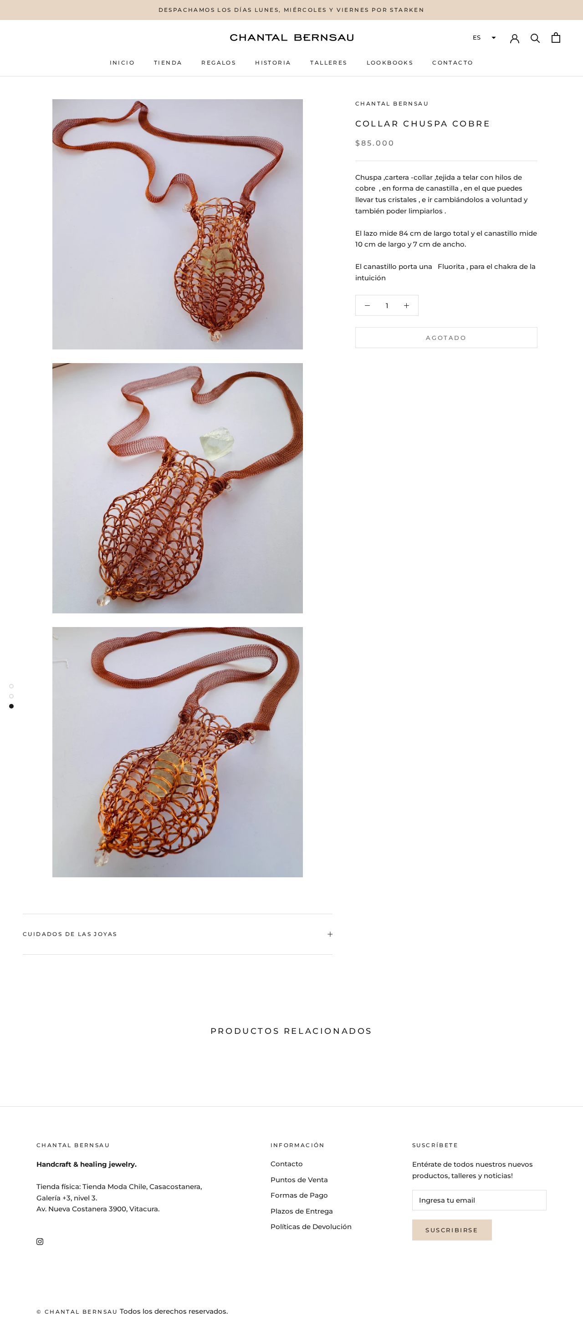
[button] (483, 37)
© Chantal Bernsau (77, 1311)
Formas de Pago (299, 1195)
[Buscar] (535, 37)
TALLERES (328, 62)
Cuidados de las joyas (70, 934)
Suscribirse (452, 1230)
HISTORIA (273, 62)
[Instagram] (39, 1241)
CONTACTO (452, 62)
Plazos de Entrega (302, 1211)
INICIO (122, 62)
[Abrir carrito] (556, 37)
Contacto (287, 1163)
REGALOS (218, 62)
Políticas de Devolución (311, 1226)
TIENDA (168, 62)
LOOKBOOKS (390, 62)
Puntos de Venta (299, 1179)
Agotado (446, 337)
